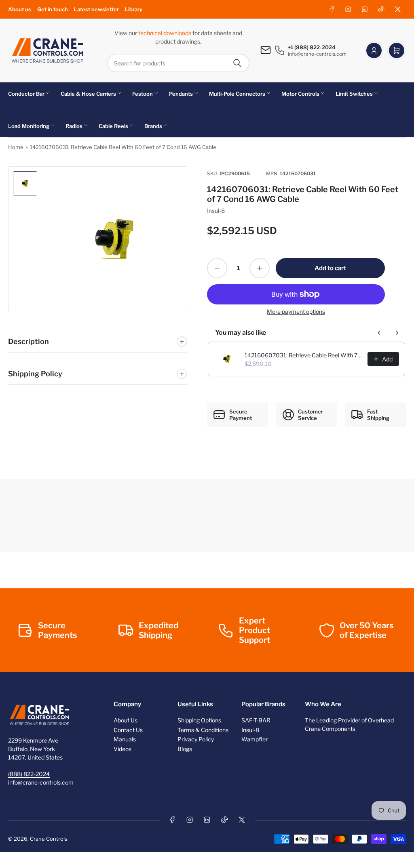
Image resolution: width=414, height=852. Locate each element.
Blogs (184, 748)
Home (15, 147)
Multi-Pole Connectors (237, 93)
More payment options (296, 311)
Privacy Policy (195, 739)
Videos (122, 748)
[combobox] (178, 63)
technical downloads (165, 32)
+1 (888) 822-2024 (312, 47)
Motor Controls (300, 93)
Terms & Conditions (202, 729)
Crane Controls (49, 838)
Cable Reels (113, 126)
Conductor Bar (26, 93)
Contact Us (128, 729)
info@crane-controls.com (41, 782)
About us (19, 9)
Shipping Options (199, 720)
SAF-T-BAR (255, 720)
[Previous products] (379, 332)
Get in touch (52, 9)
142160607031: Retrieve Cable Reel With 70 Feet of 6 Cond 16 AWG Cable (304, 355)
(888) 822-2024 (29, 773)
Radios (73, 126)
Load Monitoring (28, 126)
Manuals (125, 739)
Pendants (181, 93)
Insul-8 (216, 210)
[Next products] (397, 332)
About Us (125, 720)
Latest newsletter (96, 9)
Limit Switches (354, 93)
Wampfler (254, 739)
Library (133, 9)
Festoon (142, 93)
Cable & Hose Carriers (88, 93)
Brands (153, 126)
